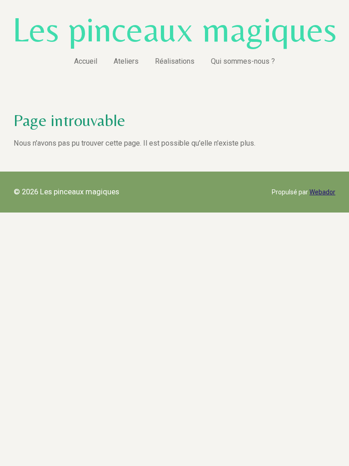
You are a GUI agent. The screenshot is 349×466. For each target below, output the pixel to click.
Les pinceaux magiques (174, 29)
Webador (322, 192)
